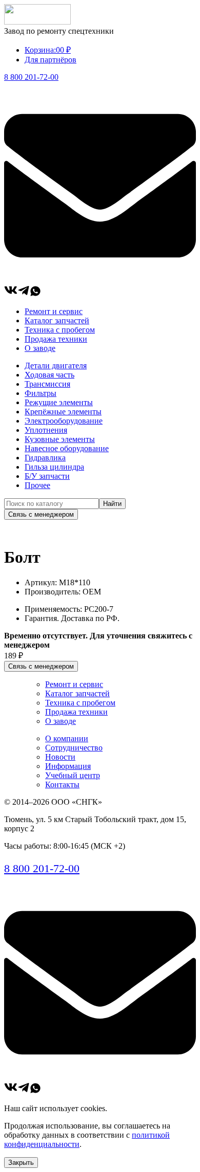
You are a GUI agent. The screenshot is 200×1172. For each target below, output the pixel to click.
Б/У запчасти (47, 476)
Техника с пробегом (60, 329)
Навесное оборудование (67, 448)
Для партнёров (50, 59)
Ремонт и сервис (54, 311)
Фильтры (40, 393)
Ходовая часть (49, 374)
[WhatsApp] (35, 294)
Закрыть (21, 1162)
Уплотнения (46, 430)
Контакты (62, 784)
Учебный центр (72, 775)
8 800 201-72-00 (31, 77)
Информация (68, 766)
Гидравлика (45, 457)
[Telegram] (23, 294)
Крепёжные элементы (63, 411)
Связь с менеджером (41, 514)
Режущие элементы (59, 402)
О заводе (40, 348)
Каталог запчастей (57, 320)
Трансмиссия (47, 384)
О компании (66, 738)
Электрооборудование (64, 420)
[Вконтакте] (10, 294)
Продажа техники (56, 339)
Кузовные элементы (60, 439)
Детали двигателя (56, 365)
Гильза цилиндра (54, 466)
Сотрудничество (74, 747)
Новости (60, 757)
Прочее (37, 485)
